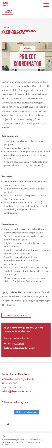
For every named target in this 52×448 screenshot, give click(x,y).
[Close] (4, 437)
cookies (5, 444)
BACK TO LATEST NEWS (16, 315)
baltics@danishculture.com (19, 348)
